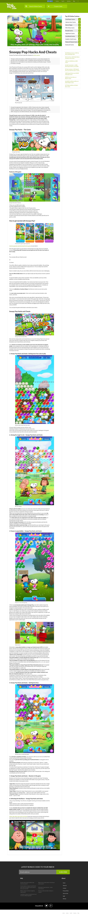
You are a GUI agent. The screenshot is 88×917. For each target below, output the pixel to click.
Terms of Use (65, 893)
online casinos (36, 55)
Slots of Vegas (68, 25)
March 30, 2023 (13, 48)
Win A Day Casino (69, 28)
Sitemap (64, 898)
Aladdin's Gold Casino (70, 39)
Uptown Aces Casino (70, 22)
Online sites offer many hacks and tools (18, 816)
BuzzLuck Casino (69, 44)
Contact (64, 888)
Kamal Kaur (20, 48)
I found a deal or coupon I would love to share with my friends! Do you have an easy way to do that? (28, 887)
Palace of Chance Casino (71, 42)
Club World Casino (70, 36)
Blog (74, 1)
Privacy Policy (66, 890)
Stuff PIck (25, 48)
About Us (65, 885)
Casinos (57, 1)
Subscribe (63, 872)
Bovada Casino (69, 30)
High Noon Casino (70, 33)
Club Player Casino (70, 19)
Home (64, 882)
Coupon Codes (58, 6)
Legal (64, 896)
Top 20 (63, 1)
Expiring (68, 1)
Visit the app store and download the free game (20, 246)
